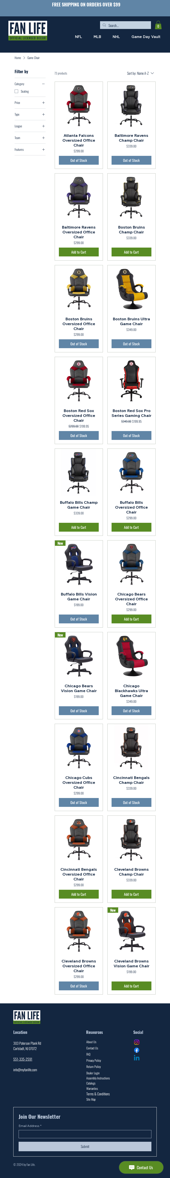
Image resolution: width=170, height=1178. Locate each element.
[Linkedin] (136, 1058)
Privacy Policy (93, 1060)
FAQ (88, 1054)
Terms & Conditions (98, 1093)
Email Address (30, 1126)
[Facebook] (136, 1050)
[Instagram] (136, 1042)
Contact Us (92, 1048)
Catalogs (90, 1083)
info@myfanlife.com (25, 1069)
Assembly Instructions (98, 1078)
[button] (158, 25)
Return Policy (93, 1066)
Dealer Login (93, 1073)
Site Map (91, 1099)
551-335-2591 (22, 1059)
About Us (91, 1041)
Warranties (92, 1088)
